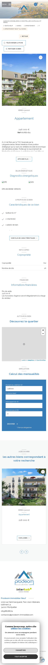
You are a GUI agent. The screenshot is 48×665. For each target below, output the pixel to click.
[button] (26, 552)
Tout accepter (21, 657)
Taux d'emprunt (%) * (12, 410)
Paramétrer (21, 650)
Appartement (30, 25)
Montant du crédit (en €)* (14, 385)
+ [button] (43, 330)
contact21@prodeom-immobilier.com (17, 615)
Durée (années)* (11, 393)
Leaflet (24, 360)
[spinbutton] (24, 413)
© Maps (30, 360)
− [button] (43, 333)
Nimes (19, 25)
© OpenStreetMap (40, 360)
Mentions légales (40, 651)
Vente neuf (8, 25)
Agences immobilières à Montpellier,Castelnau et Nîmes (22, 21)
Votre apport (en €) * (12, 402)
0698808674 (7, 611)
